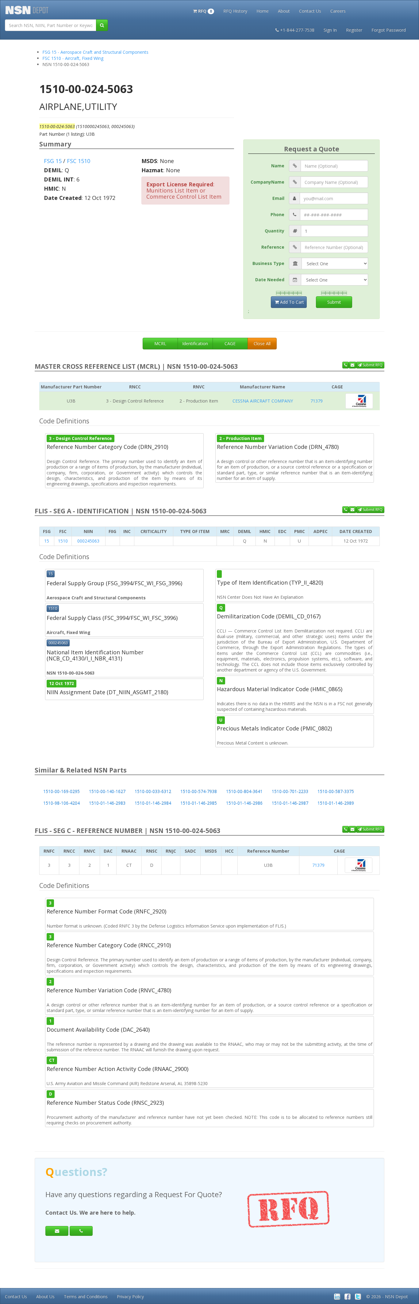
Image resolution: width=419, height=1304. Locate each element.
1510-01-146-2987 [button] (290, 803)
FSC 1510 (78, 161)
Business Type (268, 263)
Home (262, 11)
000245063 (88, 541)
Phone (277, 214)
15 (46, 541)
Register (354, 30)
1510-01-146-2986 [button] (244, 803)
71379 (316, 401)
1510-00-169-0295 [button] (61, 791)
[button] (203, 10)
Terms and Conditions (86, 1296)
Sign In (330, 30)
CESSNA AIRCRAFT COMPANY (263, 401)
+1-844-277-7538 (297, 30)
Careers (338, 11)
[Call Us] (345, 365)
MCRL (160, 343)
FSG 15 (53, 161)
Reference (272, 247)
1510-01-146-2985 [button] (198, 803)
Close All (262, 343)
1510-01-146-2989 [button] (335, 803)
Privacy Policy (130, 1296)
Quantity (274, 231)
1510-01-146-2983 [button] (107, 803)
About (284, 11)
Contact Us (310, 11)
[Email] (56, 1231)
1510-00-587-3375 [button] (335, 791)
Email (278, 198)
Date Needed (269, 279)
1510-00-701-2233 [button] (290, 791)
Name (277, 166)
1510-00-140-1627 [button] (107, 791)
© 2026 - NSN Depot (387, 1296)
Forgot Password (388, 30)
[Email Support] (352, 365)
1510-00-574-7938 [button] (198, 791)
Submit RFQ (372, 365)
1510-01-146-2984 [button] (153, 803)
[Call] (81, 1231)
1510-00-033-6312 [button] (153, 791)
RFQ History (235, 11)
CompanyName (267, 182)
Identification (195, 343)
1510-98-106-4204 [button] (61, 803)
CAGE (230, 343)
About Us (45, 1296)
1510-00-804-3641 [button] (244, 791)
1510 (63, 541)
